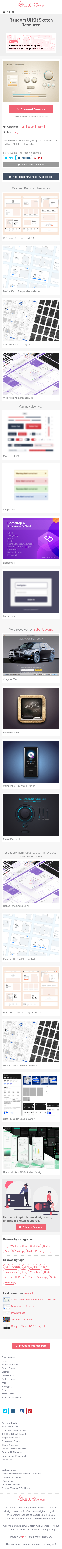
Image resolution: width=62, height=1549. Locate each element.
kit (15, 131)
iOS (7, 1266)
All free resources (10, 1364)
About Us (6, 1389)
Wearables (35, 1271)
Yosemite (9, 1277)
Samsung (42, 1277)
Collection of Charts (11, 1441)
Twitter (19, 143)
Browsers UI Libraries (22, 1306)
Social (53, 1277)
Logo (46, 1251)
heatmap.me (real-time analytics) (39, 1544)
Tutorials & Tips (9, 1375)
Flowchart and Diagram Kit (14, 1455)
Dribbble (7, 143)
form (40, 126)
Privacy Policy (47, 1529)
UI (6, 1246)
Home (4, 1360)
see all (28, 1293)
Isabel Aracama (45, 140)
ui (23, 126)
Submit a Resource (33, 1227)
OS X (47, 1271)
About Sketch (8, 1393)
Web (42, 1266)
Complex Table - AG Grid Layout (28, 1326)
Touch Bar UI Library (22, 1319)
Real (29, 1251)
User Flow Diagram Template (15, 1430)
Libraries (5, 1371)
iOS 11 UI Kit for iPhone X (14, 1433)
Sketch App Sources (38, 1525)
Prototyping (7, 1386)
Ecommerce (11, 1271)
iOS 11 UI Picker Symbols (14, 1448)
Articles (5, 1382)
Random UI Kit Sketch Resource (31, 22)
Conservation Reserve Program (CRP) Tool (33, 1299)
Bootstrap (10, 1282)
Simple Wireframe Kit (11, 1437)
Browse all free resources (33, 1345)
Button (8, 1251)
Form (38, 1251)
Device (46, 1246)
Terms (33, 1529)
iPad (30, 1277)
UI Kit (26, 1266)
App (35, 1266)
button (31, 126)
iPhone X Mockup (10, 1444)
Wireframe (15, 1246)
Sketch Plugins (9, 1379)
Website (30, 143)
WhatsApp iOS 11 (10, 1426)
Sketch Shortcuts (10, 1368)
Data (23, 1271)
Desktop (19, 1251)
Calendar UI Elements (12, 1452)
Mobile (36, 1246)
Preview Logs (18, 1312)
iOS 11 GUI (7, 1459)
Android (16, 1266)
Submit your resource (11, 1397)
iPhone (21, 1277)
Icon (27, 1246)
